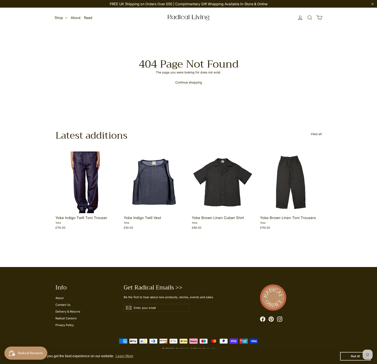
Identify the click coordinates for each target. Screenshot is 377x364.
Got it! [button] (355, 356)
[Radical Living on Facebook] (262, 319)
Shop (59, 17)
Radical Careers (66, 318)
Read (88, 17)
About (76, 17)
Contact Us (62, 304)
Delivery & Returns (67, 311)
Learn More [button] (124, 356)
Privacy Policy (64, 325)
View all (316, 134)
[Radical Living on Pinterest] (271, 319)
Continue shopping (188, 82)
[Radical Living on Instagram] (279, 319)
